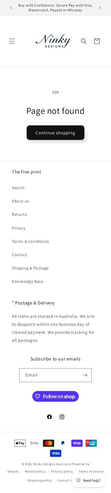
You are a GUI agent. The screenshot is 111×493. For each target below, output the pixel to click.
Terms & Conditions (30, 241)
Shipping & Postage (30, 268)
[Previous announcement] (10, 7)
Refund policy (35, 471)
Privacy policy (62, 471)
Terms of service (91, 471)
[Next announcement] (100, 7)
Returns (19, 214)
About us (20, 201)
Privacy (18, 228)
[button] (11, 41)
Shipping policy (39, 480)
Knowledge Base (27, 281)
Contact (19, 254)
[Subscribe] (84, 375)
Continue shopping (55, 132)
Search (18, 187)
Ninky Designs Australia (52, 464)
